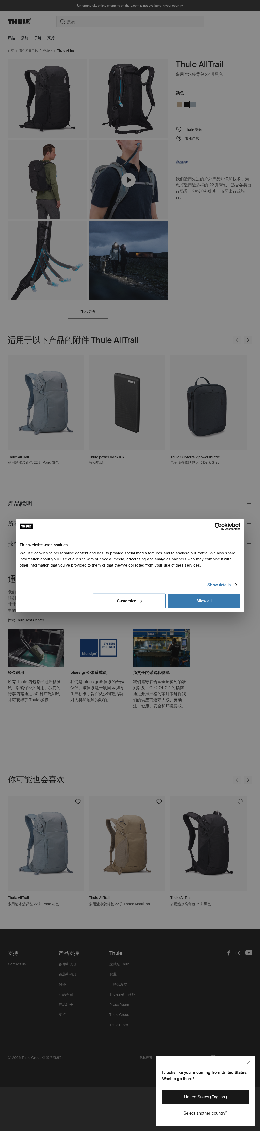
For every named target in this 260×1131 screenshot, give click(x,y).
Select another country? (205, 1113)
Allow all (204, 600)
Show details (219, 584)
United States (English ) (205, 1097)
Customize (126, 600)
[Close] (249, 1062)
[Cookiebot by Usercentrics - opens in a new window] (218, 526)
